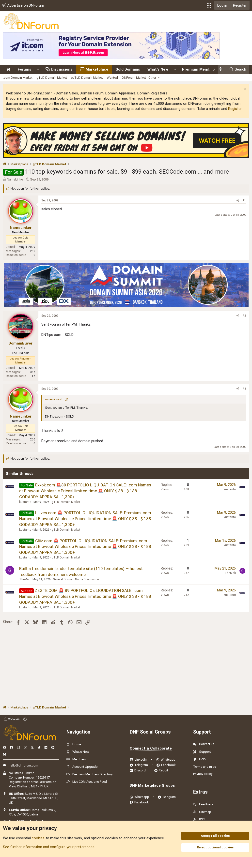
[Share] (238, 200)
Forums (24, 69)
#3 (244, 389)
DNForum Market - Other (139, 77)
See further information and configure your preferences (48, 847)
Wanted (112, 77)
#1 (244, 200)
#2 (244, 315)
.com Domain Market (17, 77)
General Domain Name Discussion (76, 579)
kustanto (25, 502)
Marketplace (97, 69)
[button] (209, 5)
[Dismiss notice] (244, 89)
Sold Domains (128, 69)
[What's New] (222, 69)
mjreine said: (54, 399)
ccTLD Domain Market (87, 77)
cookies (38, 838)
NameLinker (15, 179)
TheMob (24, 579)
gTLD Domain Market (51, 77)
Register (234, 108)
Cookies (13, 719)
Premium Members (199, 69)
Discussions (61, 69)
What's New (157, 69)
